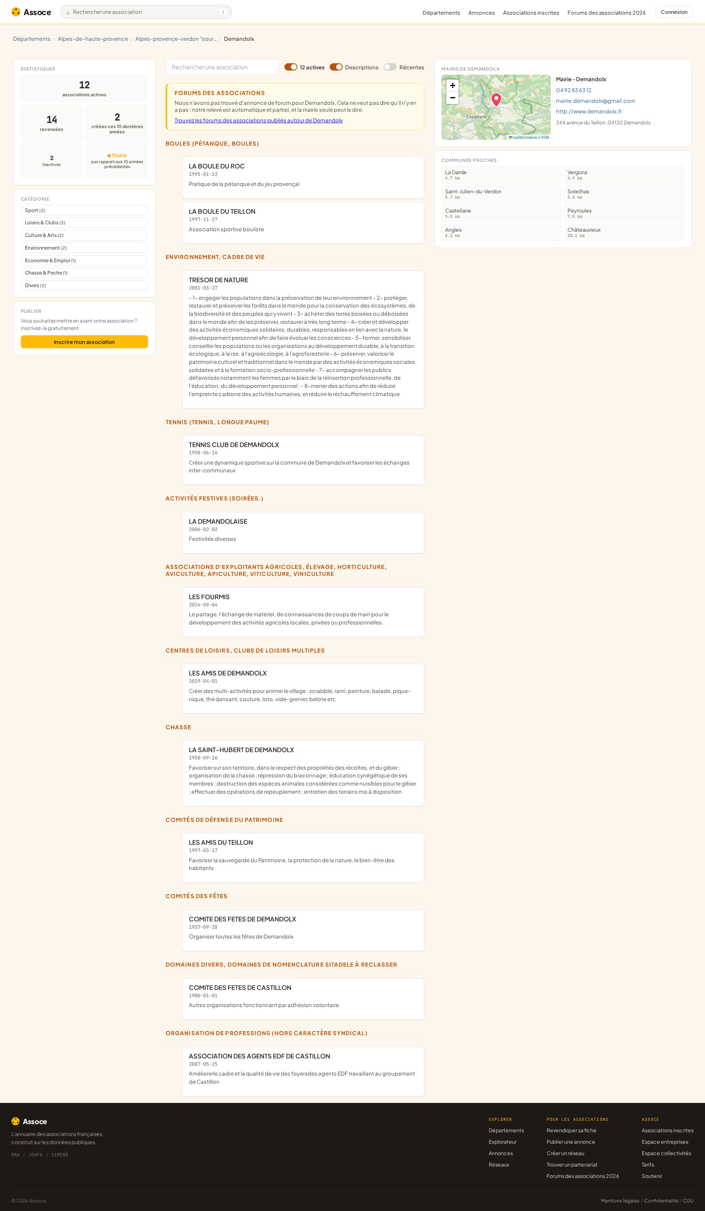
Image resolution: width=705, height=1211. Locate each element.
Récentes (411, 67)
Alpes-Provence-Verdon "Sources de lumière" (176, 38)
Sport (35, 210)
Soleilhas (578, 194)
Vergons (577, 175)
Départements (441, 12)
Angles (453, 232)
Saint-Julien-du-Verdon (473, 194)
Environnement (46, 248)
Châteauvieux (584, 232)
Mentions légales (620, 1201)
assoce (531, 137)
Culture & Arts (44, 235)
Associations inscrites (531, 12)
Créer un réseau (565, 1153)
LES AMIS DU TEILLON (292, 854)
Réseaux (499, 1164)
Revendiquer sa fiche (571, 1130)
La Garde (456, 175)
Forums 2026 (607, 12)
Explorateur (503, 1141)
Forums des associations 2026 (583, 1176)
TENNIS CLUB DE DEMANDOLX (299, 457)
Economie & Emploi (50, 260)
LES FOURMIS (289, 609)
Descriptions (362, 67)
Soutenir (652, 1176)
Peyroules (580, 213)
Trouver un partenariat (572, 1164)
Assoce (37, 12)
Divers (35, 285)
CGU (688, 1201)
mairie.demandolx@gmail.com (595, 100)
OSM (545, 137)
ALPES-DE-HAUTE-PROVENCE (93, 38)
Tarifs (648, 1164)
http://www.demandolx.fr (589, 111)
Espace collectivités (666, 1153)
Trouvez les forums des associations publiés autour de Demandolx (259, 120)
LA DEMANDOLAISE (218, 529)
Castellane (458, 213)
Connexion (674, 12)
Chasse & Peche (46, 273)
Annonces (481, 12)
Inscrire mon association (84, 342)
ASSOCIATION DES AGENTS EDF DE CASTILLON (302, 1068)
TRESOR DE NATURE (303, 336)
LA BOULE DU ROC (244, 174)
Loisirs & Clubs (45, 222)
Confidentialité (661, 1201)
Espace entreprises (665, 1141)
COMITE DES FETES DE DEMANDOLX (242, 927)
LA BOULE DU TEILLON (226, 219)
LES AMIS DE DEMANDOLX (300, 685)
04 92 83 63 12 (574, 89)
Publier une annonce (571, 1141)
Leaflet (518, 137)
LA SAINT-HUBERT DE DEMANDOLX (302, 770)
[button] (496, 100)
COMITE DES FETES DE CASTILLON (264, 996)
